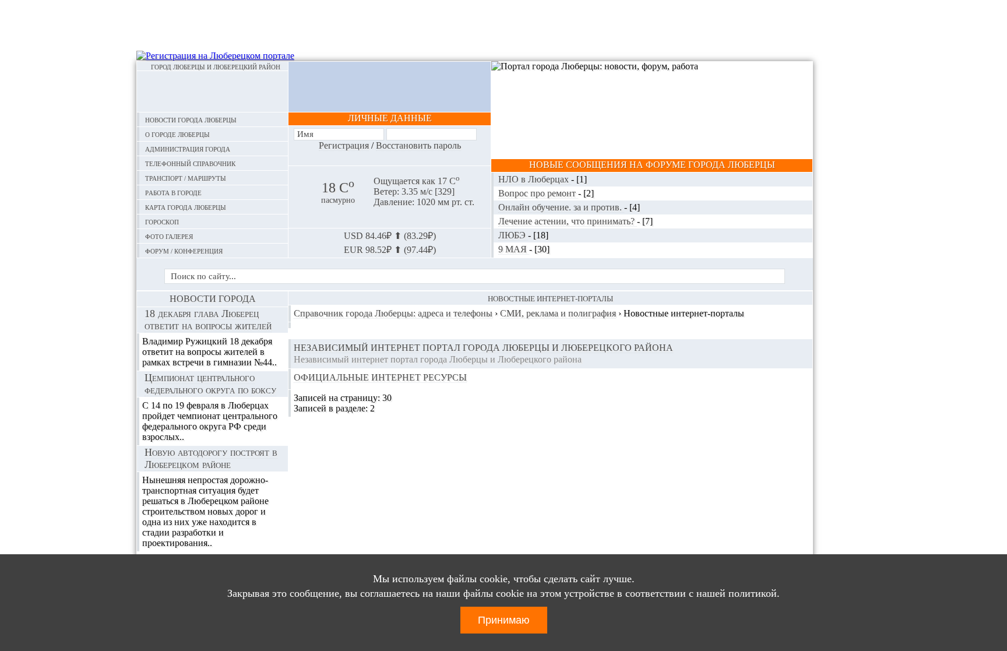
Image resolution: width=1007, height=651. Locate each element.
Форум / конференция (184, 250)
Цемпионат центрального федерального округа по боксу (210, 384)
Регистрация (344, 145)
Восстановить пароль (418, 145)
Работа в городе (173, 192)
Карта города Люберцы (185, 207)
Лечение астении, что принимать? (567, 221)
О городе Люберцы (177, 134)
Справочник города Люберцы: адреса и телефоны (393, 313)
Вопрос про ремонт (538, 193)
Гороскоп (162, 221)
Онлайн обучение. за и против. (561, 207)
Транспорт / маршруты (185, 177)
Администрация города (187, 148)
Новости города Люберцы (191, 119)
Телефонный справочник (190, 163)
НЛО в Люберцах (534, 179)
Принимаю (504, 620)
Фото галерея (169, 236)
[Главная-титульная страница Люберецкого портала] (212, 91)
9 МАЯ (513, 249)
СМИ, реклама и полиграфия (558, 313)
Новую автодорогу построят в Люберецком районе (211, 458)
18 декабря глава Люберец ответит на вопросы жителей (208, 320)
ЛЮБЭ (513, 235)
